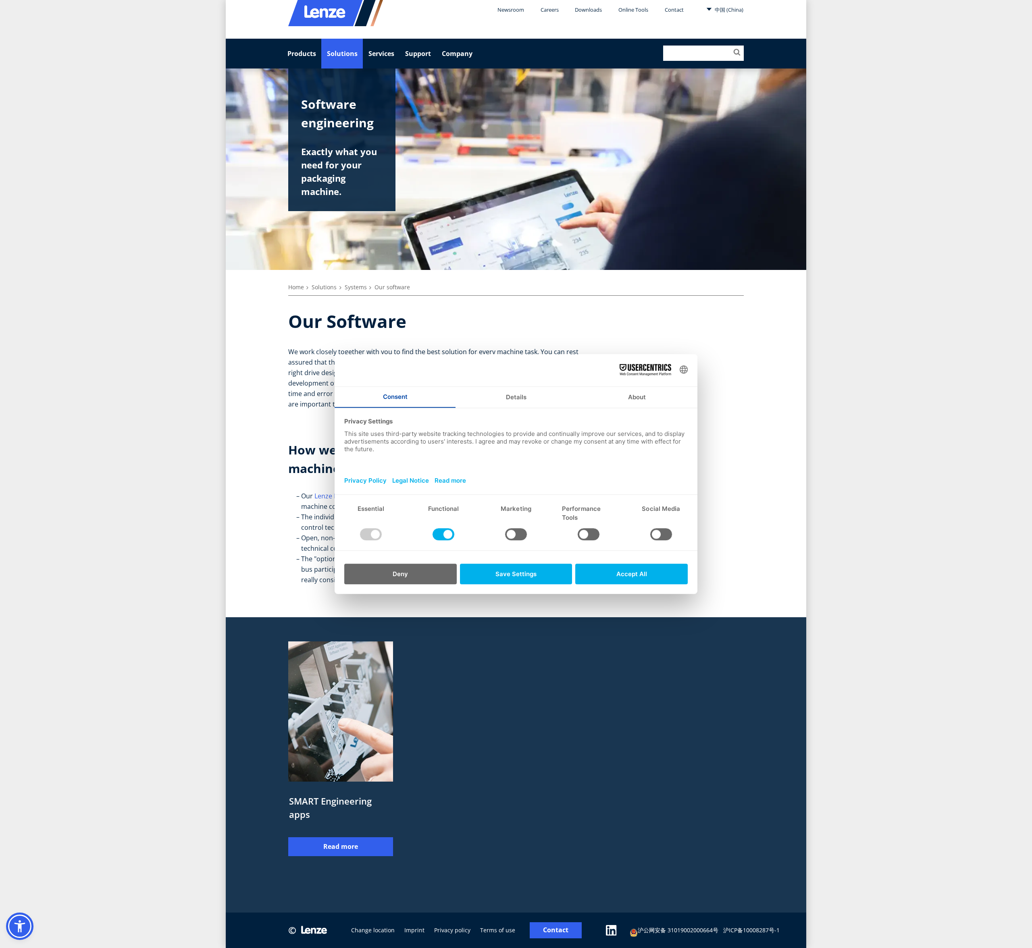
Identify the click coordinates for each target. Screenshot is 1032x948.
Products (301, 53)
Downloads (588, 9)
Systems (356, 287)
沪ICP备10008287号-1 (751, 930)
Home (296, 287)
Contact (674, 9)
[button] (19, 926)
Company (457, 53)
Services (381, 53)
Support (418, 53)
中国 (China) (728, 9)
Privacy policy (452, 930)
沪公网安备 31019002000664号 (678, 930)
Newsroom (510, 9)
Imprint (414, 930)
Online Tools (633, 9)
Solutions (342, 53)
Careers (550, 9)
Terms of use (497, 930)
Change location (373, 930)
